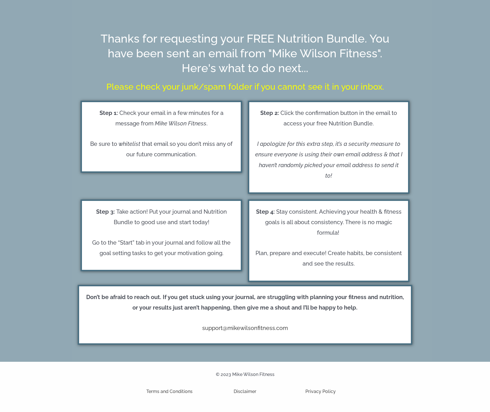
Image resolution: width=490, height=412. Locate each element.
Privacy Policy (320, 391)
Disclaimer (245, 391)
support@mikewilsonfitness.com (245, 328)
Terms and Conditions (169, 391)
